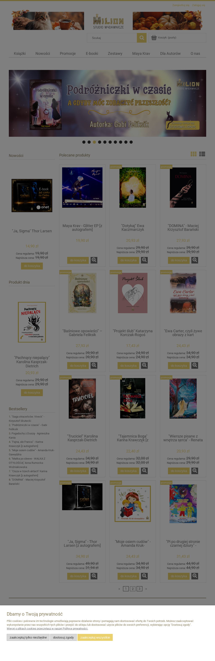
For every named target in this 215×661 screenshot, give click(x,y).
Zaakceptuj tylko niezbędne (28, 637)
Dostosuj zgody (63, 637)
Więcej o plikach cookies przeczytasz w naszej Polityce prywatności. (47, 628)
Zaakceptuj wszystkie (95, 637)
